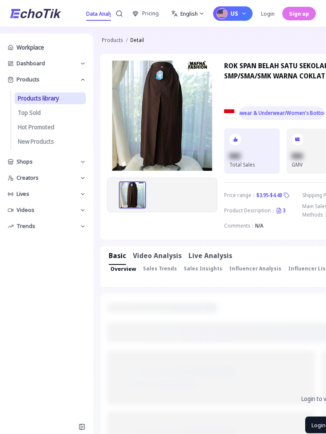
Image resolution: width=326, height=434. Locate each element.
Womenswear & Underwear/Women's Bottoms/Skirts (281, 113)
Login (268, 13)
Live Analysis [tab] (210, 255)
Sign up (299, 13)
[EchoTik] (35, 13)
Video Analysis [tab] (157, 255)
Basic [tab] (117, 255)
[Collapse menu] (82, 427)
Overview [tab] (123, 269)
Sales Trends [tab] (160, 268)
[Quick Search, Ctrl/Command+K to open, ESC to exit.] (119, 13)
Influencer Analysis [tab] (255, 268)
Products (112, 40)
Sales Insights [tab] (203, 268)
